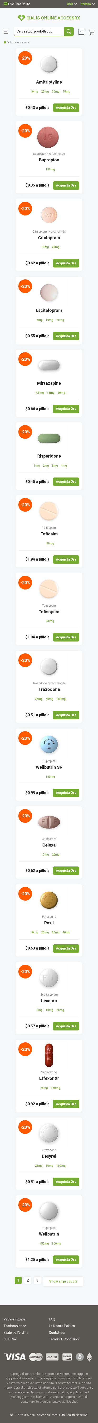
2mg (46, 465)
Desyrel (49, 1156)
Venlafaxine (49, 1072)
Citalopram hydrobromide (49, 231)
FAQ (52, 1319)
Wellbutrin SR (49, 767)
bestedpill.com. (47, 1415)
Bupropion (49, 159)
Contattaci (57, 1332)
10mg (34, 91)
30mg (61, 392)
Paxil (49, 922)
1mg (37, 465)
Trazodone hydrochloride (49, 683)
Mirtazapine (49, 383)
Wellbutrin (49, 1233)
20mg (55, 247)
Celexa (49, 845)
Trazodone (49, 689)
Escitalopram (49, 310)
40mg (66, 932)
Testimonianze (15, 1326)
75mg (66, 91)
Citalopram (49, 237)
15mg (51, 392)
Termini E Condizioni (64, 1339)
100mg (61, 699)
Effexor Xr (49, 1078)
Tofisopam (49, 527)
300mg (56, 1243)
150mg (50, 169)
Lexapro (49, 1000)
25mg (45, 91)
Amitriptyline (49, 82)
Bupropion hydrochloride (49, 153)
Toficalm (49, 533)
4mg (64, 465)
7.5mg (39, 392)
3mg (55, 465)
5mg (40, 320)
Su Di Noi (10, 1339)
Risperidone (49, 456)
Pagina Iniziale (14, 1319)
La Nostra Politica (62, 1326)
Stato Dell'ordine (16, 1332)
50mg (56, 91)
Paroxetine (49, 916)
